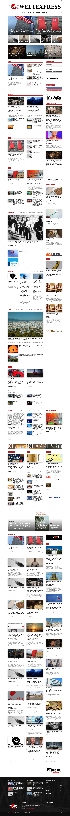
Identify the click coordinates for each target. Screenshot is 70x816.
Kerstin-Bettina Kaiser (49, 468)
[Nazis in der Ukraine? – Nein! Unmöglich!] (54, 663)
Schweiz (30, 61)
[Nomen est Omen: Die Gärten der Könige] (55, 521)
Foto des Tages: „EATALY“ (17, 492)
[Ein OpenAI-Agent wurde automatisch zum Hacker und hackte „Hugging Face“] (16, 419)
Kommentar (47, 113)
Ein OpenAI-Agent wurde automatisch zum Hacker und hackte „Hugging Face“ (14, 427)
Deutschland (21, 61)
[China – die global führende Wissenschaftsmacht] (13, 253)
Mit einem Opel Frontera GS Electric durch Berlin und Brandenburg (36, 395)
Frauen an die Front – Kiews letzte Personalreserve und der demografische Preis (16, 660)
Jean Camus (9, 640)
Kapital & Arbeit (23, 94)
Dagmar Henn (48, 317)
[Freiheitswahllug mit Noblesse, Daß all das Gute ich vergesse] (29, 151)
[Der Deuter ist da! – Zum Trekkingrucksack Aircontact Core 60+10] (35, 458)
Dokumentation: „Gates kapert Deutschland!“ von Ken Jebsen (53, 649)
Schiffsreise (22, 309)
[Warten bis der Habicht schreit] (54, 233)
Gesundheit (41, 271)
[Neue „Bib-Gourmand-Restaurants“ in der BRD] (10, 499)
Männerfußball (10, 177)
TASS (33, 66)
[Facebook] (60, 0)
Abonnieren (60, 90)
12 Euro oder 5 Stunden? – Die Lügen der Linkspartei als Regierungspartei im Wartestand (53, 712)
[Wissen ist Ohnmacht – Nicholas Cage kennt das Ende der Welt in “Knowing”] (29, 783)
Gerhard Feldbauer (10, 245)
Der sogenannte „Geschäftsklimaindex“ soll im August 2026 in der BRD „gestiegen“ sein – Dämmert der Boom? (18, 127)
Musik (28, 137)
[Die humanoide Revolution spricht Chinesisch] (29, 421)
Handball (28, 177)
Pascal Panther (49, 143)
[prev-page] (8, 91)
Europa (27, 309)
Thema (28, 94)
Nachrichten (17, 309)
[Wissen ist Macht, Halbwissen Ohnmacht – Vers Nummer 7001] (29, 789)
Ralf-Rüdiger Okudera (11, 182)
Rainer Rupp (21, 251)
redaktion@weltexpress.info (29, 808)
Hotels (35, 309)
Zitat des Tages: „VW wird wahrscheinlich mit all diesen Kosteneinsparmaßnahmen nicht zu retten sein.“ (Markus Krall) (15, 108)
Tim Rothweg (10, 386)
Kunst (21, 137)
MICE (38, 309)
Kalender (42, 137)
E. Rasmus (34, 142)
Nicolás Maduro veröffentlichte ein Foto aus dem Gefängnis (34, 568)
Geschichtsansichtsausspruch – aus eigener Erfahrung (15, 568)
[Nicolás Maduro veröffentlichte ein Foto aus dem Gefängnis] (24, 39)
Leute (37, 271)
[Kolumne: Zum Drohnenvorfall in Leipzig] (54, 213)
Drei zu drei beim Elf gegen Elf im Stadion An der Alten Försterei (15, 180)
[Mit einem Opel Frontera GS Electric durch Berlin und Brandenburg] (29, 395)
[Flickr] (49, 806)
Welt (33, 61)
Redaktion (47, 564)
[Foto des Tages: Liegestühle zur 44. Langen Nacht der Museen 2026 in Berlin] (48, 25)
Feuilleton (17, 137)
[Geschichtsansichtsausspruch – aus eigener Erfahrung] (13, 39)
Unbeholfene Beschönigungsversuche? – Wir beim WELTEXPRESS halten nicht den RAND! (54, 689)
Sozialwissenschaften (31, 212)
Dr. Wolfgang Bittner (50, 221)
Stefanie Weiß (48, 734)
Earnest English (28, 707)
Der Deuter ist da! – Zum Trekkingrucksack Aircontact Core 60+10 (35, 465)
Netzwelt (35, 410)
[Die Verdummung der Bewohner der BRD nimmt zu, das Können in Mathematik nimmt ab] (54, 287)
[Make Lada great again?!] (10, 403)
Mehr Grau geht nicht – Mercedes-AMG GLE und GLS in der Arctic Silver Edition (37, 402)
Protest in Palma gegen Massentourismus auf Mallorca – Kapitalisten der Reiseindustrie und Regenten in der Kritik (25, 339)
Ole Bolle (20, 356)
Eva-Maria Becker (29, 385)
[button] (61, 12)
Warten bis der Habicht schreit (53, 238)
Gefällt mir (60, 88)
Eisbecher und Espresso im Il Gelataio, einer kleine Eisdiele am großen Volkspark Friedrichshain (18, 503)
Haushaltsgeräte (30, 410)
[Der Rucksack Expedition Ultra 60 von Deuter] (29, 482)
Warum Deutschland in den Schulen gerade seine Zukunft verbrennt (53, 315)
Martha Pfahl (34, 74)
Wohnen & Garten (11, 521)
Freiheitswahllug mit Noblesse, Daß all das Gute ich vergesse (15, 679)
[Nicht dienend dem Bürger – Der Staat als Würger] (29, 156)
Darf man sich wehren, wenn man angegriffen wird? (13, 281)
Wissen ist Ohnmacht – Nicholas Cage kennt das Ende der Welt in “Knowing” (37, 783)
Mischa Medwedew (38, 291)
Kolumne (37, 61)
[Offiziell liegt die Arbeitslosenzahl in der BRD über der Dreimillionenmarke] (10, 119)
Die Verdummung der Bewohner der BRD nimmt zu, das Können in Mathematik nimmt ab (53, 294)
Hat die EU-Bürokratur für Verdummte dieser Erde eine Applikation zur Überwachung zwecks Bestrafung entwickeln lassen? (37, 433)
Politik (9, 75)
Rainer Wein (9, 471)
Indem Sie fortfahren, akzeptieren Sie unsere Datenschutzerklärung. (54, 69)
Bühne (35, 137)
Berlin (47, 268)
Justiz (34, 271)
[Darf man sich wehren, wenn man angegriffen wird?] (13, 276)
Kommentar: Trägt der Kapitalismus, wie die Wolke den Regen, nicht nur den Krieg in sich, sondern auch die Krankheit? (34, 108)
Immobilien (37, 94)
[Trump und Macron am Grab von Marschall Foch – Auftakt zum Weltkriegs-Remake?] (54, 576)
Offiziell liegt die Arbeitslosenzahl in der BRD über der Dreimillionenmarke (18, 119)
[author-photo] (46, 123)
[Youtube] (61, 0)
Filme (38, 137)
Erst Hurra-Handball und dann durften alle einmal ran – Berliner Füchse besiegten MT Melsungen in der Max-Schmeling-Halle (34, 181)
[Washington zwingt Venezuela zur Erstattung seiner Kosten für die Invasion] (21, 25)
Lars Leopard (28, 639)
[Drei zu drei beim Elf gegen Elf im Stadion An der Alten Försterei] (16, 174)
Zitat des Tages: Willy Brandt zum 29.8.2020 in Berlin (54, 732)
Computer (24, 410)
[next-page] (10, 91)
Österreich (26, 61)
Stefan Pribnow (29, 111)
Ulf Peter (9, 111)
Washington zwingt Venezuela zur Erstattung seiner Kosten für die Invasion (16, 78)
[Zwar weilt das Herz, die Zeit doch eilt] (35, 39)
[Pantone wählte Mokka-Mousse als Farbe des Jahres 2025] (29, 486)
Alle (17, 61)
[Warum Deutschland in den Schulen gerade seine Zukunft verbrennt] (54, 308)
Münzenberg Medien (11, 812)
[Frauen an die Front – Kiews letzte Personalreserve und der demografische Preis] (16, 653)
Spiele (32, 137)
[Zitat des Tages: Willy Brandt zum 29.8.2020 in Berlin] (54, 726)
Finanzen (42, 94)
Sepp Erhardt (29, 184)
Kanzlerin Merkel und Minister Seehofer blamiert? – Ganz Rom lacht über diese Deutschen (53, 629)
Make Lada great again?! (17, 401)
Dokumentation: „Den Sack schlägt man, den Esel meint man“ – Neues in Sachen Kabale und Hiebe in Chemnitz (34, 611)
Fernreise (30, 309)
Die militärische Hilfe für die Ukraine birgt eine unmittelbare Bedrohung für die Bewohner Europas (53, 753)
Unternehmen (32, 94)
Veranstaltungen (40, 410)
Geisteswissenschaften (39, 212)
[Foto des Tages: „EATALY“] (10, 494)
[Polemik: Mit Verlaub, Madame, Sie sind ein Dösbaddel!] (54, 135)
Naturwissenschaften (23, 212)
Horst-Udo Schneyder (26, 295)
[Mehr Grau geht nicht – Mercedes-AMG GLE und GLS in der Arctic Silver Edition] (29, 403)
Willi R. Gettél (49, 240)
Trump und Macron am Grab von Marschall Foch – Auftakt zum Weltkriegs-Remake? (53, 583)
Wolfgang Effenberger (49, 585)
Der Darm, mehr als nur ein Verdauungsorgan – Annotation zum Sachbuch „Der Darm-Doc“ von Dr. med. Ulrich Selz (54, 465)
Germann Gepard (35, 80)
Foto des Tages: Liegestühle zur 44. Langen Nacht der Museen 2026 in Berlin (15, 154)
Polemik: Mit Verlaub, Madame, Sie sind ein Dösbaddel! (54, 141)
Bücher (25, 137)
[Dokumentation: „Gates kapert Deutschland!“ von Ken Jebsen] (54, 643)
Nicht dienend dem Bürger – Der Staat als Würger (15, 726)
